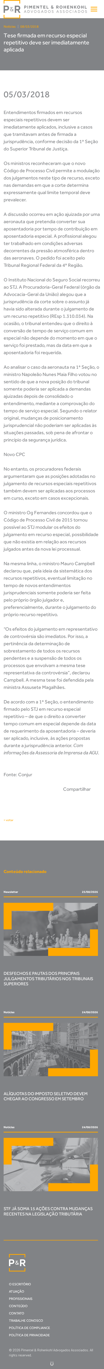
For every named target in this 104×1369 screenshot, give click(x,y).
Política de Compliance (29, 1328)
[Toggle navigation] (94, 9)
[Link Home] (46, 9)
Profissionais (20, 1299)
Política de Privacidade (29, 1335)
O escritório (20, 1284)
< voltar (8, 820)
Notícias (10, 26)
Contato (16, 1313)
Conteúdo (18, 1306)
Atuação (16, 1291)
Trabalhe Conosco (26, 1321)
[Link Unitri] (51, 1363)
